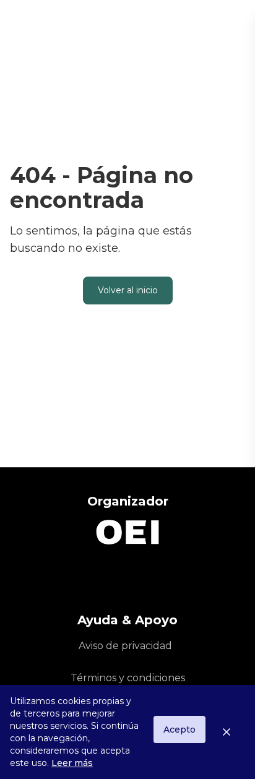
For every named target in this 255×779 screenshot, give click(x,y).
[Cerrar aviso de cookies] (231, 732)
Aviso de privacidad (125, 646)
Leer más (72, 762)
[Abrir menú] (234, 24)
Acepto (179, 729)
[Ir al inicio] (77, 24)
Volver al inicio (128, 290)
